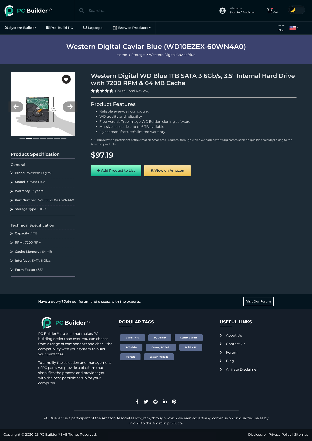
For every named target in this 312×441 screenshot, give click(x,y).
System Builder (22, 28)
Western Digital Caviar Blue (172, 55)
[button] (291, 28)
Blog (281, 30)
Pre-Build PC (61, 28)
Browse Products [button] (132, 28)
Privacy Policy (279, 434)
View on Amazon (169, 170)
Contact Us (235, 344)
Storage (138, 55)
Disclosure (257, 434)
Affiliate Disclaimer (241, 369)
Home (122, 55)
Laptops (94, 28)
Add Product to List (117, 170)
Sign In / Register (242, 12)
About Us (233, 335)
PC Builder (48, 434)
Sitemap (301, 434)
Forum (281, 25)
